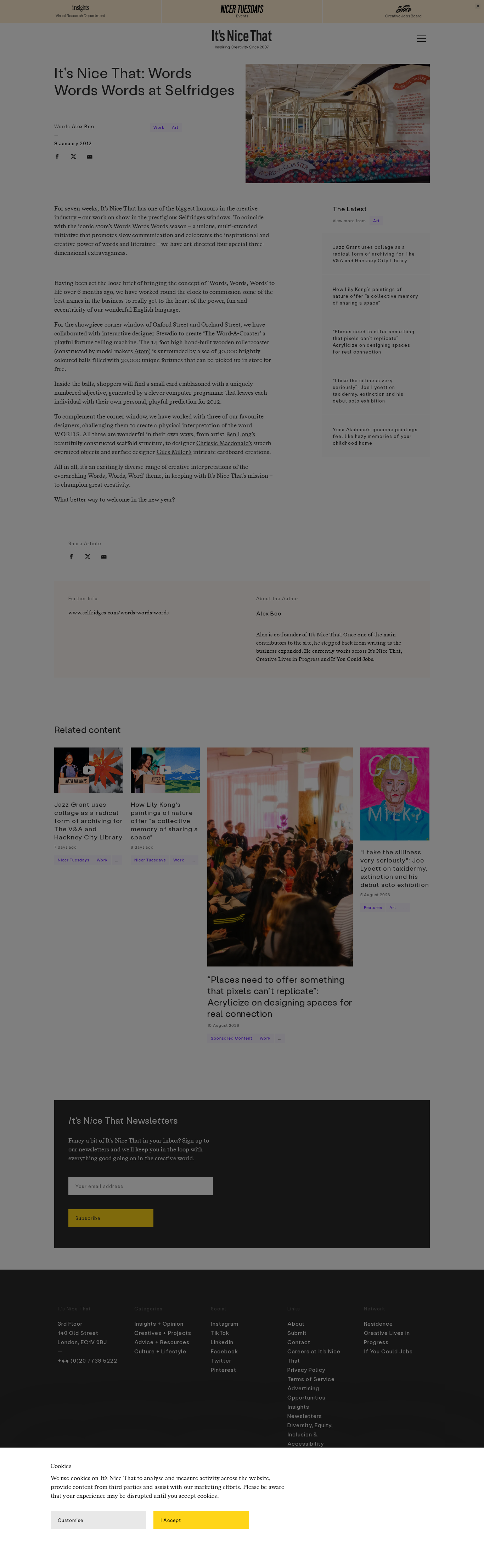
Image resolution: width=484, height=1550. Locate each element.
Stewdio (167, 334)
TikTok (220, 1333)
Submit (297, 1333)
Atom (141, 352)
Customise (70, 1519)
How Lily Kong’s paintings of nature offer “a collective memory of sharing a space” (375, 295)
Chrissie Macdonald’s (224, 443)
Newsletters (304, 1416)
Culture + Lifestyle (160, 1351)
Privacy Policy (306, 1369)
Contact (298, 1342)
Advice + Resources (162, 1342)
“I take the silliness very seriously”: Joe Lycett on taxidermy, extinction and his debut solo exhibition (368, 390)
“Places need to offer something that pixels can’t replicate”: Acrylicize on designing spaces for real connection (374, 341)
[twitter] (73, 156)
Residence (378, 1323)
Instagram (224, 1323)
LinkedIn (222, 1342)
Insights (298, 1406)
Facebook (224, 1351)
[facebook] (57, 156)
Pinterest (223, 1369)
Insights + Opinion (159, 1323)
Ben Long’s (240, 435)
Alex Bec (83, 126)
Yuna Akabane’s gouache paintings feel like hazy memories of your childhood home (375, 436)
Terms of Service (311, 1379)
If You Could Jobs (388, 1351)
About (296, 1323)
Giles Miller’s (174, 452)
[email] (89, 156)
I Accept (171, 1519)
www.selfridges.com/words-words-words (118, 612)
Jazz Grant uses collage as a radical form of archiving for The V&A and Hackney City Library (374, 253)
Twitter (221, 1360)
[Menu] (421, 38)
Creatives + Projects (162, 1333)
